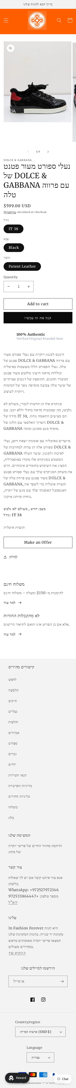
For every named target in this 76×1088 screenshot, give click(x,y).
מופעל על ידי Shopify (53, 1083)
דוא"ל (12, 902)
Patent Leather (22, 266)
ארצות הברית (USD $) (35, 1032)
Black (14, 247)
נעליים (13, 711)
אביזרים (14, 733)
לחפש (12, 679)
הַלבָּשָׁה (13, 690)
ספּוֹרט (12, 743)
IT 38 (13, 229)
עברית (35, 1057)
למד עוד (10, 602)
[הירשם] (62, 981)
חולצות (13, 722)
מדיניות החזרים (19, 796)
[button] (6, 20)
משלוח (13, 807)
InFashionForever (31, 1083)
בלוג (11, 818)
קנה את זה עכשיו (37, 318)
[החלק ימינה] (48, 151)
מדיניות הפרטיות (20, 786)
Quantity (11, 277)
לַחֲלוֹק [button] (13, 557)
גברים (12, 754)
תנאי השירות (17, 775)
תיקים (12, 701)
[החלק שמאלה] (28, 151)
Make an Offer (38, 542)
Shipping (10, 212)
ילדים (12, 764)
